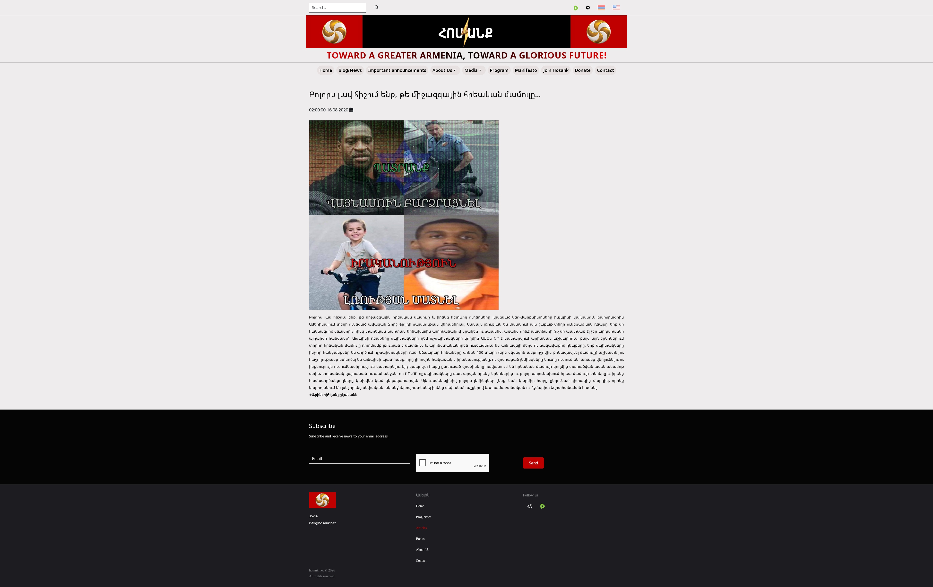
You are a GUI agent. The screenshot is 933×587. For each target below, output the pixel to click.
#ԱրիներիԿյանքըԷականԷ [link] (333, 394)
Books (420, 539)
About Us (422, 550)
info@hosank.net (322, 523)
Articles (421, 528)
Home (420, 506)
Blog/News (423, 517)
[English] (616, 7)
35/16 (313, 516)
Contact (421, 560)
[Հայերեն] (601, 7)
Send (533, 463)
